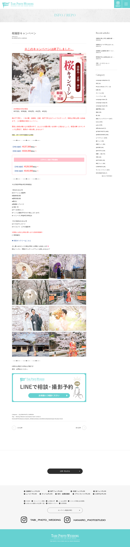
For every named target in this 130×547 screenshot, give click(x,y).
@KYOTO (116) (100, 150)
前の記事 (78, 427)
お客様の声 (51, 501)
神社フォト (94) (100, 163)
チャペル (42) (100, 93)
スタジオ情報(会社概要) (77, 501)
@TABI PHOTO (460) (102, 131)
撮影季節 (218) (100, 109)
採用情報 (64, 503)
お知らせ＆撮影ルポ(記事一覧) (35, 503)
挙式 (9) (98, 83)
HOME (28, 501)
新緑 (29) (98, 112)
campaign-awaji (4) (101, 102)
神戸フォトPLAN (56, 491)
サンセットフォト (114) (103, 170)
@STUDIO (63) (100, 160)
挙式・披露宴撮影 (64, 494)
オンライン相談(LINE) (65, 510)
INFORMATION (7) (101, 173)
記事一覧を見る (65, 471)
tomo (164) (99, 122)
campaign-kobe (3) (101, 99)
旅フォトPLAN (101, 491)
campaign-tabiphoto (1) (103, 80)
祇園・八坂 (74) (100, 154)
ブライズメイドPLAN (82, 494)
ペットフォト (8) (101, 96)
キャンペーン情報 (39, 501)
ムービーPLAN (31, 494)
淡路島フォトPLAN (33, 491)
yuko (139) (99, 125)
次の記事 (19, 427)
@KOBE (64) (100, 147)
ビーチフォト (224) (101, 138)
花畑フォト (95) (100, 144)
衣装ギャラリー (53, 503)
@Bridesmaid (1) (101, 128)
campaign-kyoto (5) (101, 106)
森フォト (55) (100, 141)
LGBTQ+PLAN (100, 494)
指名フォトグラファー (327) (104, 118)
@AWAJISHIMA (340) (102, 134)
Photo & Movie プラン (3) (103, 86)
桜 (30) (98, 115)
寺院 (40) (98, 157)
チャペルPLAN (47, 494)
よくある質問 (63, 501)
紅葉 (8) (98, 90)
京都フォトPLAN (79, 491)
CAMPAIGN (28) (101, 166)
